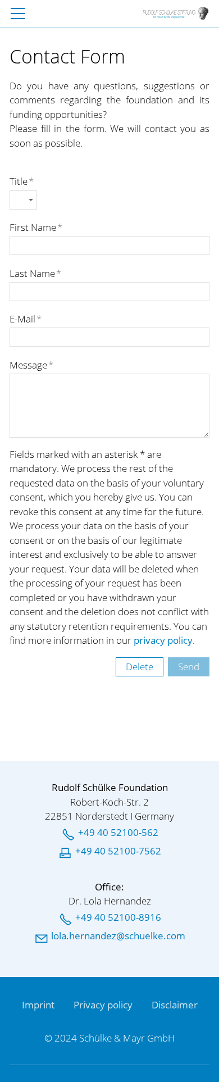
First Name (36, 227)
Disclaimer (175, 1004)
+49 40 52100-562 (118, 832)
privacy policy (163, 640)
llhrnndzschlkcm (118, 935)
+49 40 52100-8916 (118, 917)
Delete (139, 666)
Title (22, 181)
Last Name (35, 273)
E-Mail (26, 318)
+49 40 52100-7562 (118, 850)
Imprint (38, 1004)
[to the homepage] (175, 13)
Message (31, 364)
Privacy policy (103, 1004)
